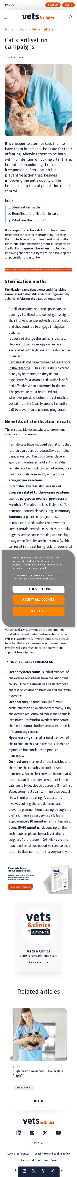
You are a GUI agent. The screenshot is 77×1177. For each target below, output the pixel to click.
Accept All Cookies (38, 599)
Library (22, 29)
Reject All (38, 611)
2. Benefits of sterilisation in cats (33, 213)
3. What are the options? (27, 220)
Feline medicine (42, 29)
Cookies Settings (38, 589)
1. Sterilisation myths (24, 207)
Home (9, 29)
